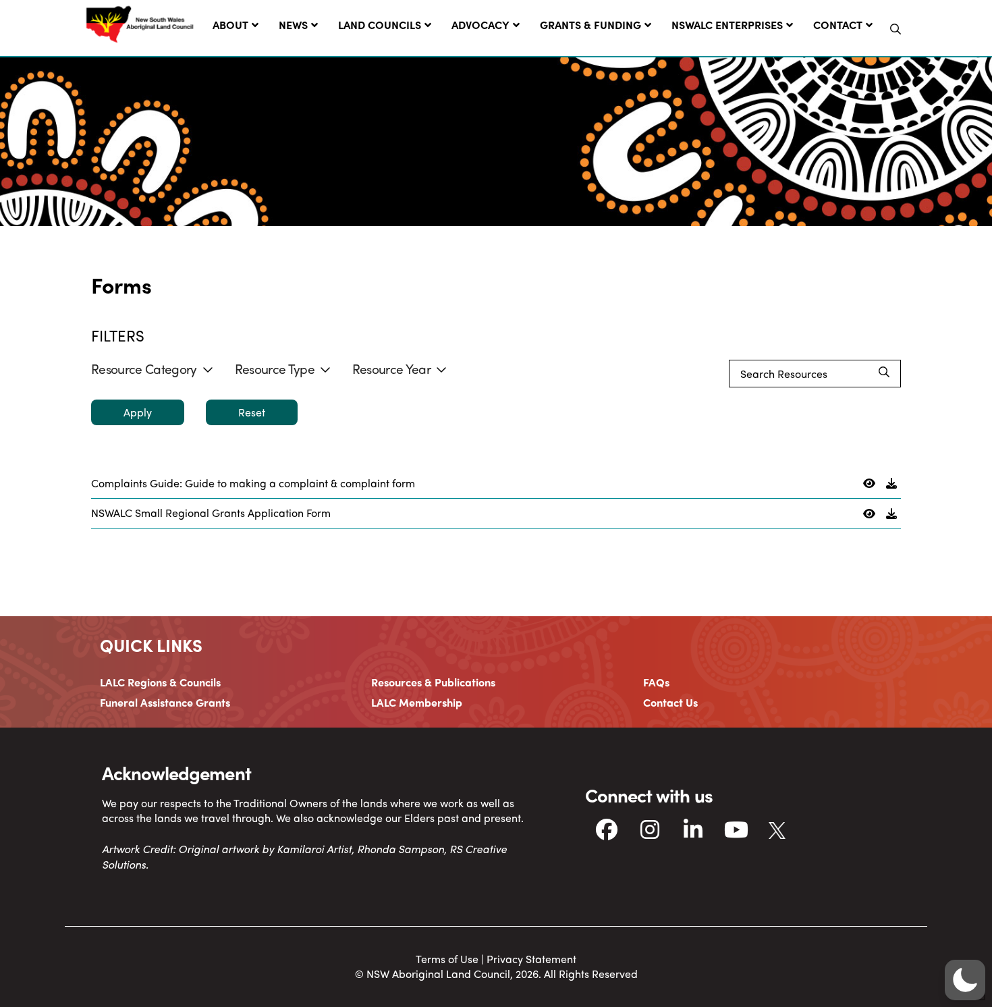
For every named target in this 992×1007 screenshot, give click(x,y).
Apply (137, 412)
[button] (895, 29)
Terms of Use (447, 959)
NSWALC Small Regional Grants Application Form (211, 512)
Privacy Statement (531, 959)
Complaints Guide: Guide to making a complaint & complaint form (253, 483)
